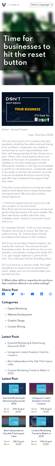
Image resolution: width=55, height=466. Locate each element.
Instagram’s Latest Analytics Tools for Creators (41, 401)
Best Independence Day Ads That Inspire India (13, 433)
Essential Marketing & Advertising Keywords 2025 (13, 401)
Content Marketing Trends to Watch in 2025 (41, 433)
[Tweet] (12, 294)
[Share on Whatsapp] (50, 294)
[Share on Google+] (23, 294)
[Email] (32, 294)
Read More (6, 410)
